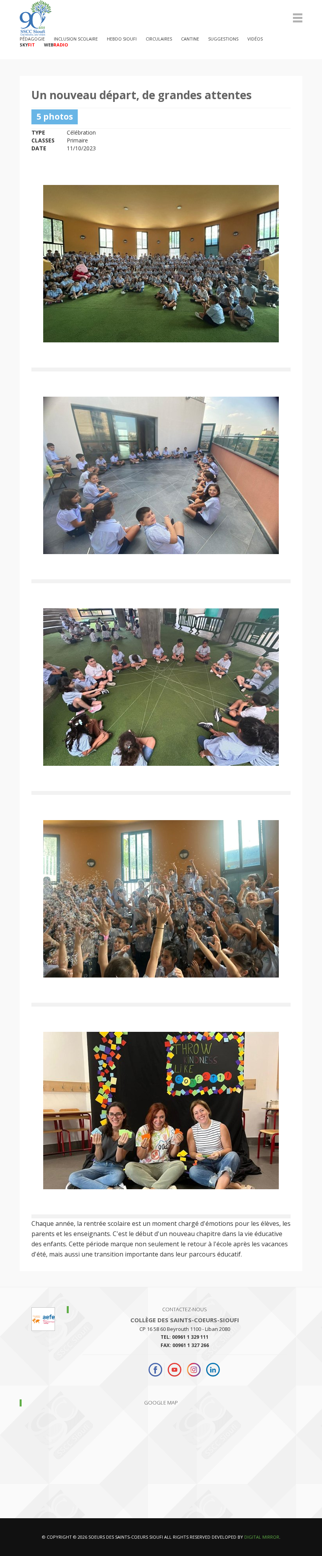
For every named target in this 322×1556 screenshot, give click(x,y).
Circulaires (159, 39)
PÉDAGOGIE (32, 39)
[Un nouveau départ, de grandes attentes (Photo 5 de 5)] (161, 1110)
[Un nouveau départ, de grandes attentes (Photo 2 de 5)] (161, 475)
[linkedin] (213, 1370)
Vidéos (255, 39)
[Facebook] (156, 1370)
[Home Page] (161, 18)
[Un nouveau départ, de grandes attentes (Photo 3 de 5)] (161, 687)
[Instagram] (194, 1370)
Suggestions (223, 39)
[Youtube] (174, 1370)
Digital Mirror (261, 1537)
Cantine (190, 39)
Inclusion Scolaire (76, 39)
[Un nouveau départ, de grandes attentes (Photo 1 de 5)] (161, 264)
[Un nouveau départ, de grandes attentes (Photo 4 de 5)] (161, 899)
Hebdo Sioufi (122, 39)
